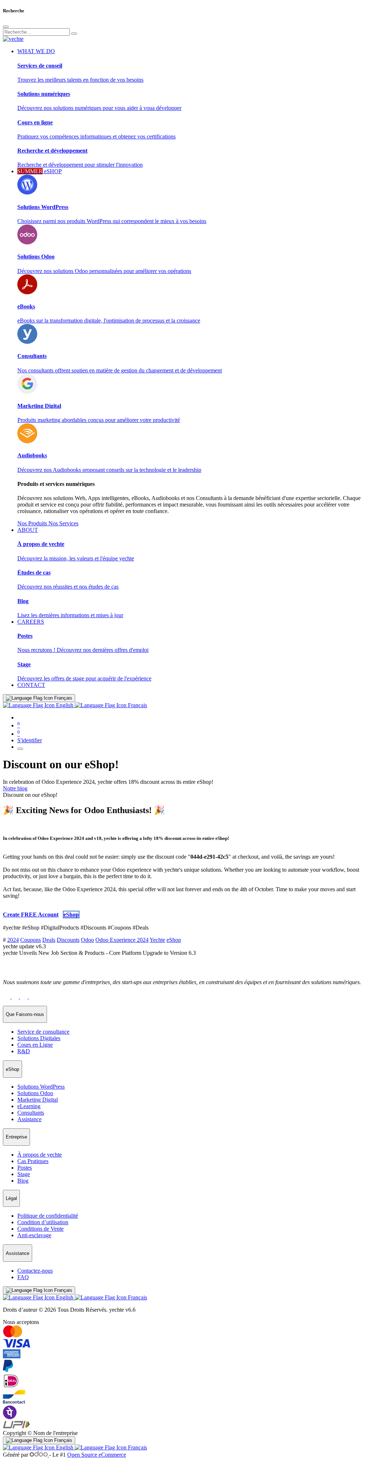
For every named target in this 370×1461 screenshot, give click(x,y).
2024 (13, 940)
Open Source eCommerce (96, 1455)
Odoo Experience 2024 (122, 940)
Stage (23, 1174)
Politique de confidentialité (47, 1216)
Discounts (68, 940)
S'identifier (29, 740)
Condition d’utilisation (42, 1222)
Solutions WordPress (41, 1087)
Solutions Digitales (38, 1038)
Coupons (30, 940)
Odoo (87, 940)
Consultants (30, 1113)
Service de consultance (43, 1032)
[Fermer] (6, 27)
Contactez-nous (35, 1271)
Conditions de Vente (40, 1229)
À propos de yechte (39, 1155)
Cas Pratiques (32, 1161)
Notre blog (15, 788)
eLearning (28, 1106)
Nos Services (63, 523)
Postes (24, 1168)
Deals (48, 940)
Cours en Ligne (35, 1045)
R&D (23, 1051)
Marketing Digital (37, 1100)
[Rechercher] (74, 34)
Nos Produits (32, 523)
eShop (174, 940)
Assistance (29, 1119)
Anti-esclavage (34, 1235)
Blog (23, 1181)
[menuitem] (31, 685)
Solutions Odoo (35, 1093)
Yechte (157, 940)
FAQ (23, 1277)
